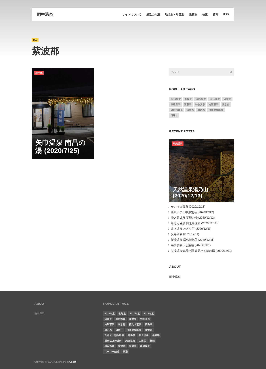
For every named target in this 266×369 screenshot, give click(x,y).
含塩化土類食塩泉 (114, 335)
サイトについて (131, 14)
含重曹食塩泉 (216, 110)
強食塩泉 (144, 335)
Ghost (72, 361)
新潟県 (132, 346)
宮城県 (121, 346)
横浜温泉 (109, 346)
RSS (226, 14)
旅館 (152, 340)
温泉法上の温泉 (113, 340)
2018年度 (215, 99)
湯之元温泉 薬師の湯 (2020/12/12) (192, 217)
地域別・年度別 (174, 14)
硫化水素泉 (177, 110)
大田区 (142, 340)
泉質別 (193, 14)
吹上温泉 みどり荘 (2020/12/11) (190, 228)
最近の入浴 (153, 14)
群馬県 (131, 335)
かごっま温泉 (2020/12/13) (187, 206)
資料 (215, 14)
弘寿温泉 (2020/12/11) (184, 234)
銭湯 (125, 351)
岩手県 (39, 72)
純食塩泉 (130, 340)
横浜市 (148, 329)
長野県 (156, 335)
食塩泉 (188, 99)
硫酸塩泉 (145, 346)
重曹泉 (187, 104)
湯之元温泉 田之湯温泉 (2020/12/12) (193, 223)
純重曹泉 (213, 104)
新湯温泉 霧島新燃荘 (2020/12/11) (191, 239)
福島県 (190, 110)
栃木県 (201, 110)
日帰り (174, 115)
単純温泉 (175, 104)
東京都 (225, 104)
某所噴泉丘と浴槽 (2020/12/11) (190, 245)
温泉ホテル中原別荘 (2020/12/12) (191, 212)
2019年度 (176, 99)
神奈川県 (200, 104)
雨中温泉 (45, 14)
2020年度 (201, 99)
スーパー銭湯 (112, 351)
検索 (205, 14)
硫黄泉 (227, 99)
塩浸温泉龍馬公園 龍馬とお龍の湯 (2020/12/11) (200, 250)
